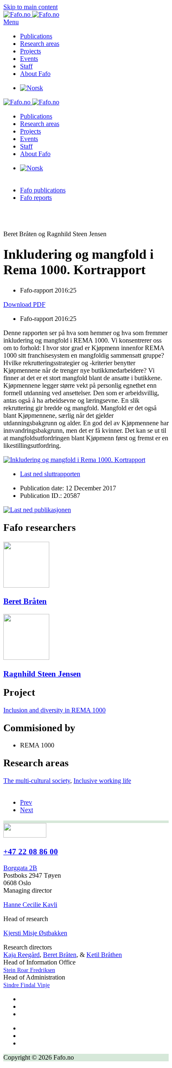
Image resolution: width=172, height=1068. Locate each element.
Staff (26, 66)
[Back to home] (31, 14)
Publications (36, 36)
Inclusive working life (102, 780)
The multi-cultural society (36, 780)
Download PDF (24, 304)
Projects (30, 51)
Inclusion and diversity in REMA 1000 (54, 710)
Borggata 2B (20, 867)
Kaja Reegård (21, 954)
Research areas (39, 43)
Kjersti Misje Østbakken (35, 933)
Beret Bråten (59, 954)
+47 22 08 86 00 (30, 851)
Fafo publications (43, 190)
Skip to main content (30, 6)
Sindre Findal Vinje (26, 985)
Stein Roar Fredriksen (29, 970)
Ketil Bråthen (104, 954)
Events (29, 58)
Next (26, 809)
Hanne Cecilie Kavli (30, 904)
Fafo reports (36, 197)
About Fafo (35, 73)
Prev (26, 802)
